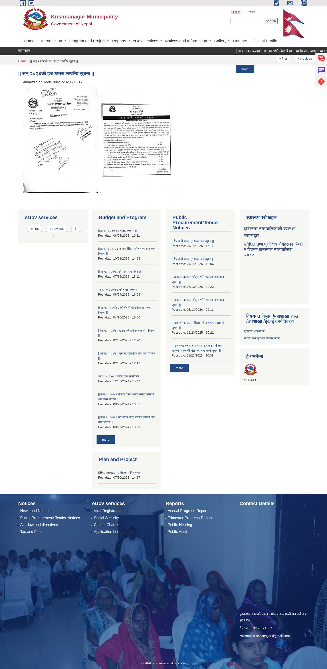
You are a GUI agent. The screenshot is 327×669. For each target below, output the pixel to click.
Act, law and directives (39, 525)
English (235, 12)
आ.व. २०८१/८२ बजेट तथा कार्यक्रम (118, 376)
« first (267, 58)
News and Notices (35, 511)
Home (29, 41)
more (228, 69)
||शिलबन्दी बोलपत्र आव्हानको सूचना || (193, 241)
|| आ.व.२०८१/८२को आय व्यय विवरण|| (120, 271)
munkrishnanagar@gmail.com (268, 636)
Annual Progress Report (188, 511)
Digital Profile (265, 41)
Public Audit (177, 532)
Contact (240, 41)
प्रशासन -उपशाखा (254, 331)
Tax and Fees (31, 532)
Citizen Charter (106, 525)
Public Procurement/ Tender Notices (50, 518)
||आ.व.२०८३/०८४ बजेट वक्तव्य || (117, 230)
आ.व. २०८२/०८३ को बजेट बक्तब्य (117, 289)
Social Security (106, 518)
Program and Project (87, 41)
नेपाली (252, 12)
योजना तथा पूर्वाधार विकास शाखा (262, 338)
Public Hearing (180, 525)
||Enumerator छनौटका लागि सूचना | (119, 472)
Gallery (220, 41)
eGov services (145, 41)
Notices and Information (186, 41)
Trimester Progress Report (190, 518)
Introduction (51, 41)
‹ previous (289, 58)
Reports (119, 41)
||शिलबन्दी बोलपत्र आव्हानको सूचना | (192, 259)
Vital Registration (108, 511)
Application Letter (108, 532)
